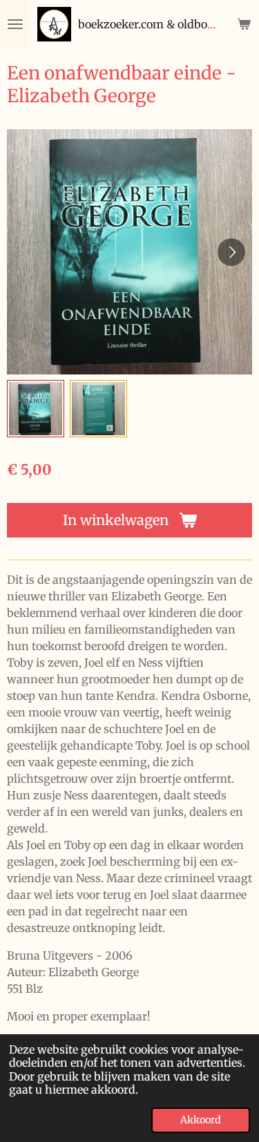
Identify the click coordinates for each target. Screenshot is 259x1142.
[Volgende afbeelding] (231, 252)
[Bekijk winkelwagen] (244, 24)
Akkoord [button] (200, 1120)
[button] (35, 408)
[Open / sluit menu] (15, 24)
